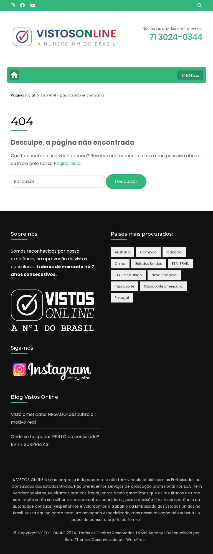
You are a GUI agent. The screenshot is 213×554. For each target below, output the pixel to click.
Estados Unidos (148, 263)
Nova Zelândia (164, 275)
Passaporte (124, 286)
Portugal (122, 297)
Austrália (122, 252)
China (120, 263)
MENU (189, 75)
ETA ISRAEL (180, 263)
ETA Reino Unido (128, 275)
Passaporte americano (163, 286)
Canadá (174, 252)
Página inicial (68, 163)
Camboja (148, 252)
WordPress (136, 539)
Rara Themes (78, 539)
